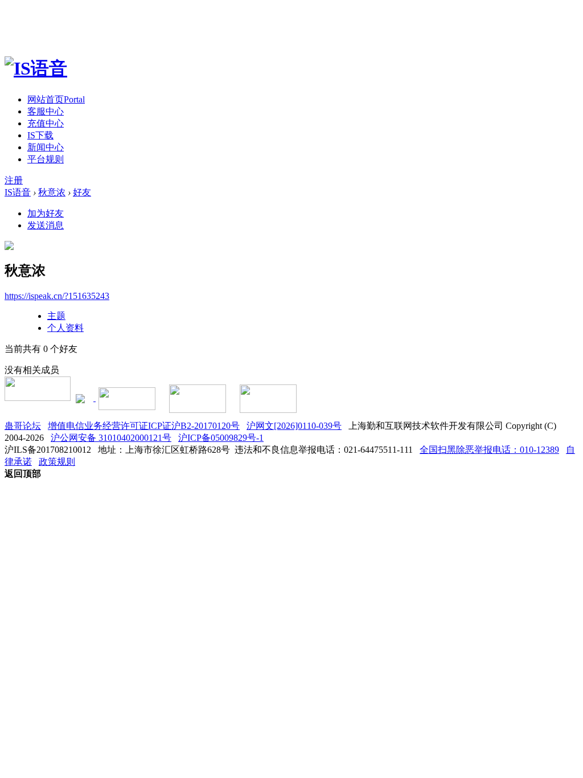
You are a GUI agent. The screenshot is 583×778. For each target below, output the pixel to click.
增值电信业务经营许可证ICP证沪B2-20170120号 (144, 426)
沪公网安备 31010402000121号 (111, 438)
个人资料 (65, 328)
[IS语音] (36, 68)
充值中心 (45, 123)
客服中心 (45, 111)
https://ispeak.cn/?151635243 (57, 296)
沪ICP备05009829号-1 (221, 438)
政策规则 (57, 461)
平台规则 (45, 159)
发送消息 (45, 225)
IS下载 (40, 135)
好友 (82, 192)
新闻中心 (45, 147)
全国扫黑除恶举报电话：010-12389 (489, 449)
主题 (56, 316)
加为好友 (45, 213)
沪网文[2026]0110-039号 (294, 426)
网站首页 (56, 99)
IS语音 (18, 192)
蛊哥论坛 (23, 426)
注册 (14, 180)
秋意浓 (51, 192)
